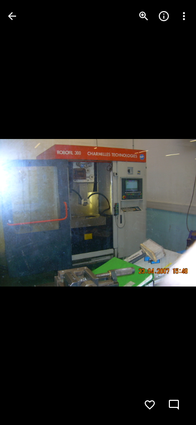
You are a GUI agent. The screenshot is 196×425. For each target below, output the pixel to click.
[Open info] (164, 16)
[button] (28, 212)
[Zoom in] (144, 16)
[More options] (184, 16)
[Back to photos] (12, 16)
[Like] (150, 405)
